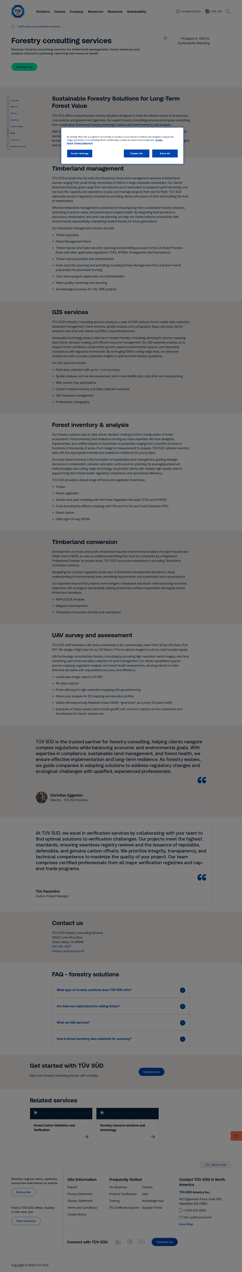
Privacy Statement (83, 143)
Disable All (136, 153)
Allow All (165, 153)
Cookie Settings (80, 153)
